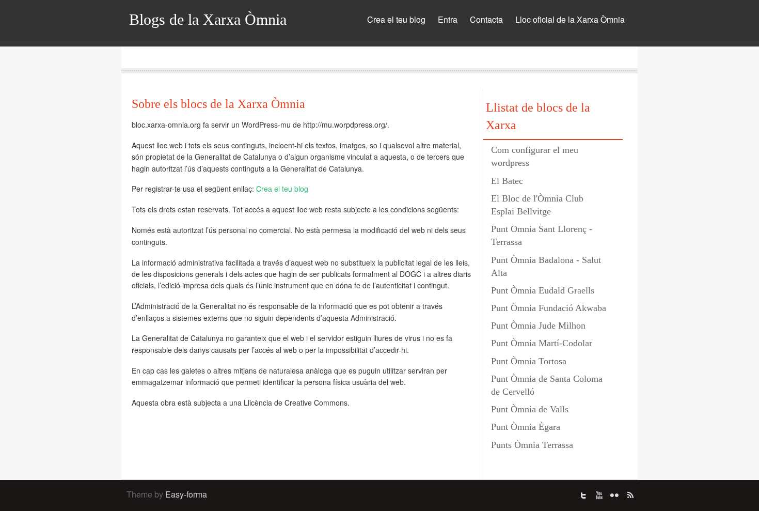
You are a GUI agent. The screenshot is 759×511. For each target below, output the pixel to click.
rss (630, 495)
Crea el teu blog (396, 19)
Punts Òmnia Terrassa (532, 445)
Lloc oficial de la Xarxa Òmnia (570, 19)
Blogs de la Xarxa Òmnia (208, 19)
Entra (447, 19)
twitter (583, 495)
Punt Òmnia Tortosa (528, 361)
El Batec (507, 181)
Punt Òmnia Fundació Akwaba (548, 308)
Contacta (486, 19)
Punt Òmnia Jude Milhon (538, 325)
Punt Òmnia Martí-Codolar (541, 343)
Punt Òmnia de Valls (529, 409)
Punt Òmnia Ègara (525, 427)
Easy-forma (186, 494)
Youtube (599, 495)
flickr (614, 495)
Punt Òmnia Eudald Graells (542, 290)
